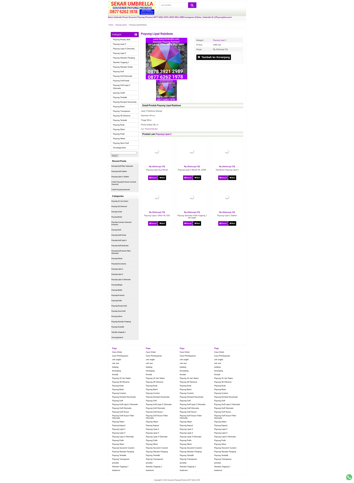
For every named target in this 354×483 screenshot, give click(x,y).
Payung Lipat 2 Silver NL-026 (157, 215)
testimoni (116, 470)
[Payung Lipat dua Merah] (157, 164)
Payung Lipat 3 (119, 44)
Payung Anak (118, 125)
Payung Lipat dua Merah (157, 170)
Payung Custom (119, 393)
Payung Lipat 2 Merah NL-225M (192, 170)
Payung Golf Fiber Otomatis (122, 166)
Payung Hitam (119, 138)
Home (111, 25)
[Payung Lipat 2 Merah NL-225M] (192, 164)
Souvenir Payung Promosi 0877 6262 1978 (184, 480)
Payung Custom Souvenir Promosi (121, 223)
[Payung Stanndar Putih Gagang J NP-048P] (192, 209)
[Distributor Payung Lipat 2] (227, 164)
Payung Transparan (121, 111)
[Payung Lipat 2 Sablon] (227, 209)
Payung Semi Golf (121, 143)
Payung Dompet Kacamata (124, 102)
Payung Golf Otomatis (122, 76)
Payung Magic (117, 285)
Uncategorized (119, 148)
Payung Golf (118, 71)
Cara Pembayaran (120, 356)
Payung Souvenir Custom (123, 448)
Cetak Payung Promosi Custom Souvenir (123, 183)
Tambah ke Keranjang (215, 57)
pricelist (115, 463)
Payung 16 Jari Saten (119, 201)
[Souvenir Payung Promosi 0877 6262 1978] (132, 14)
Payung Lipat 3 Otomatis (124, 48)
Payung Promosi (117, 295)
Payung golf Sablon (119, 171)
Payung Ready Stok (121, 39)
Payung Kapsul (118, 425)
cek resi (115, 363)
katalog (115, 367)
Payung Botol (119, 106)
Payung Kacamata (118, 264)
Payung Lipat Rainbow (157, 33)
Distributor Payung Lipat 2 (227, 170)
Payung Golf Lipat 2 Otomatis (121, 86)
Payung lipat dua (151, 129)
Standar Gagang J (121, 62)
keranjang (116, 371)
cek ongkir (116, 359)
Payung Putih (119, 134)
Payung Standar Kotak (123, 67)
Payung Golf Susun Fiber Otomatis (121, 252)
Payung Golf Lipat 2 (119, 240)
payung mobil (119, 93)
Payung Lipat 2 (121, 25)
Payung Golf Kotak (121, 80)
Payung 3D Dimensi (121, 116)
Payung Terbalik (120, 97)
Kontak (115, 374)
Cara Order (117, 352)
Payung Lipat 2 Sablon (227, 215)
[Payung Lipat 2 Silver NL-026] (157, 209)
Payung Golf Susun (120, 412)
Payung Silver (119, 129)
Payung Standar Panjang (124, 58)
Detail (154, 178)
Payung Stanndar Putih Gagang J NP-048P (192, 216)
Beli (163, 178)
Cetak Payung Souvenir (120, 190)
